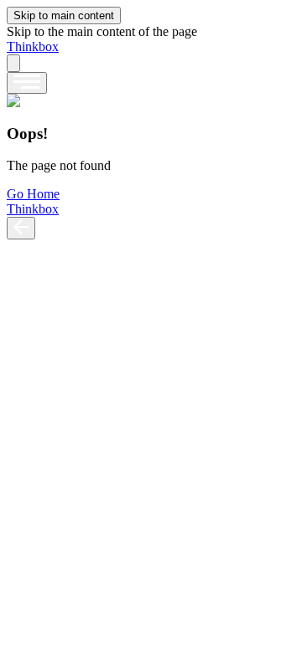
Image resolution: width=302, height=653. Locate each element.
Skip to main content (63, 15)
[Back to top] (21, 228)
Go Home (33, 194)
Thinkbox (33, 46)
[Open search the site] (13, 63)
